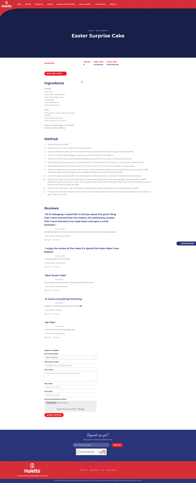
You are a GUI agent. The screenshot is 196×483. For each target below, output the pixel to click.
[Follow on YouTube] (171, 469)
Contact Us (84, 470)
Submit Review (54, 415)
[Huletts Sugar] (7, 4)
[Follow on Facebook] (155, 469)
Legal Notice (93, 470)
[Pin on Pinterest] (150, 63)
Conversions (187, 243)
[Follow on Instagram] (159, 469)
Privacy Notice (111, 470)
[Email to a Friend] (147, 63)
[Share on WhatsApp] (138, 63)
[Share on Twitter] (144, 63)
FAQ (102, 470)
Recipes (91, 31)
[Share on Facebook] (141, 63)
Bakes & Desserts (102, 31)
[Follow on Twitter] (167, 469)
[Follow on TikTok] (163, 469)
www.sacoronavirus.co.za (134, 480)
